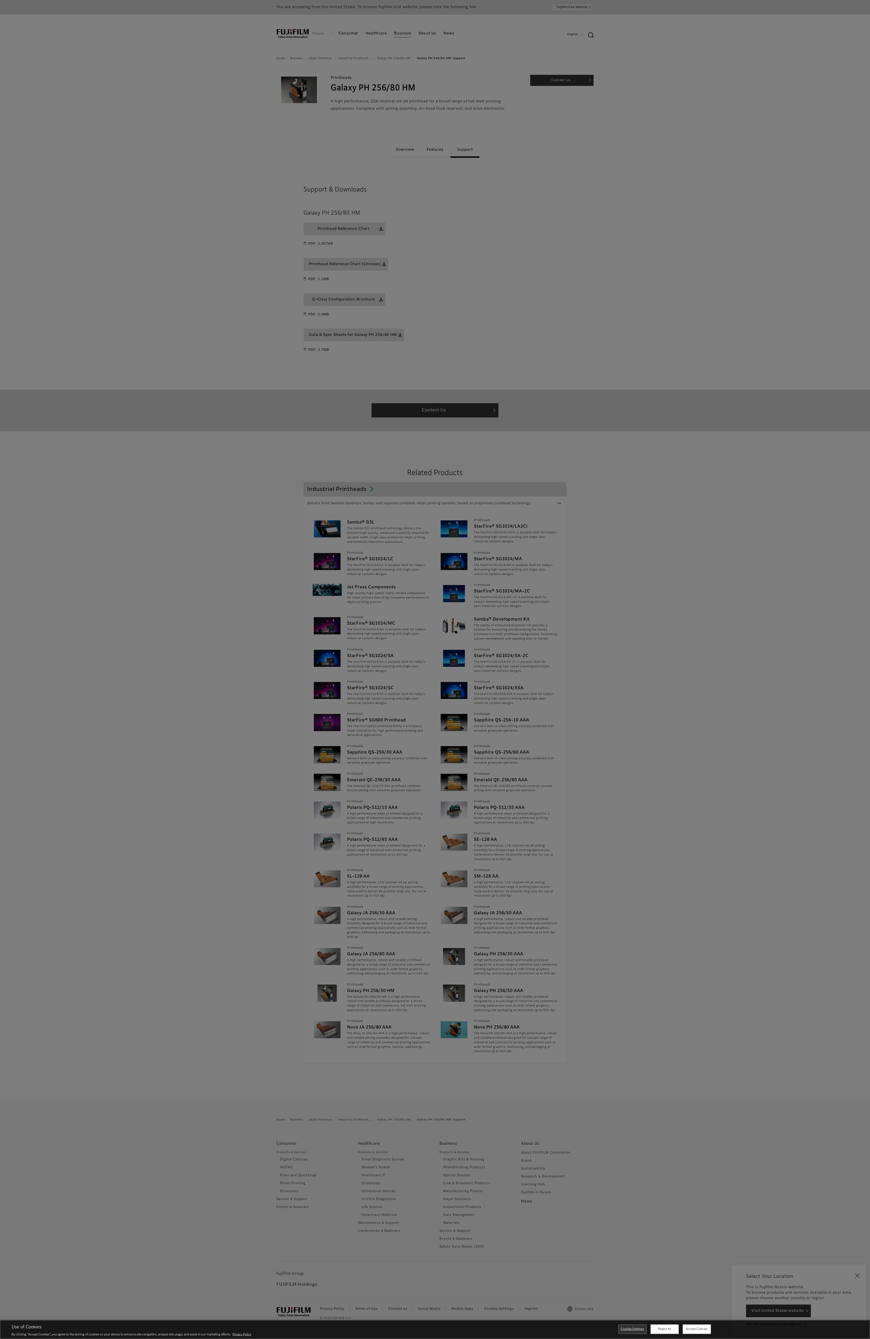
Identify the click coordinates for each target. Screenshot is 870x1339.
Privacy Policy (241, 1334)
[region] (435, 1329)
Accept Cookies (697, 1328)
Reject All (664, 1328)
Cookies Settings (632, 1328)
